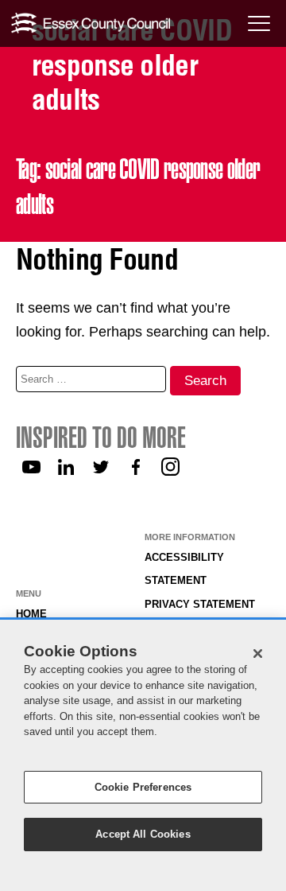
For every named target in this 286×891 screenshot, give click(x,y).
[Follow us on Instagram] (171, 467)
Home (31, 614)
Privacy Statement (200, 604)
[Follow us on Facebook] (136, 467)
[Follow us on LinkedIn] (66, 467)
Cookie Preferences (143, 787)
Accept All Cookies (142, 834)
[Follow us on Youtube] (31, 467)
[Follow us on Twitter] (101, 467)
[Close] (258, 653)
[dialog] (143, 755)
